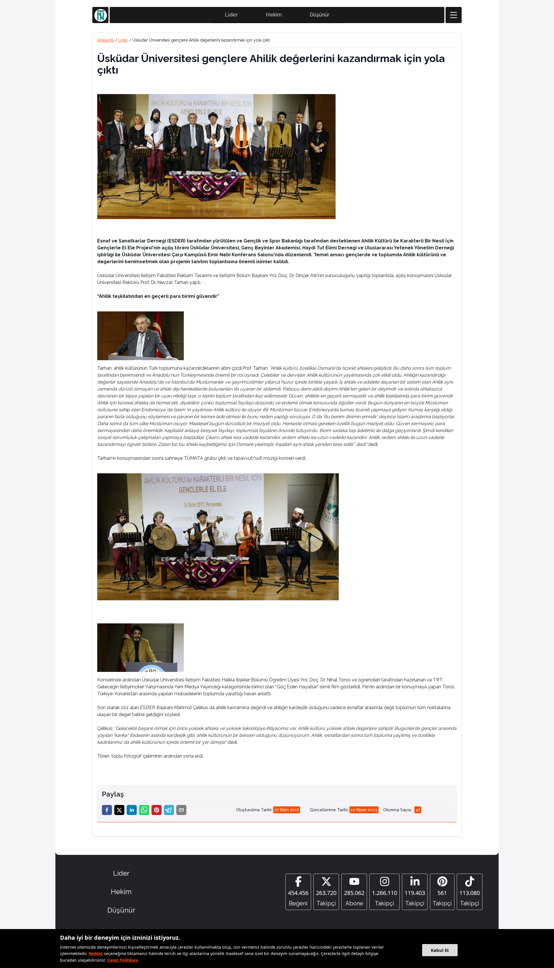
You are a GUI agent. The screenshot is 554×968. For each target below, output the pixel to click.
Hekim (274, 15)
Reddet (96, 953)
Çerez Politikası (122, 960)
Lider (231, 15)
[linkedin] (132, 810)
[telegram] (169, 810)
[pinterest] (156, 810)
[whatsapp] (144, 810)
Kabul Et (440, 950)
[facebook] (107, 810)
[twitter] (119, 810)
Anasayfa (105, 40)
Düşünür (320, 15)
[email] (181, 810)
